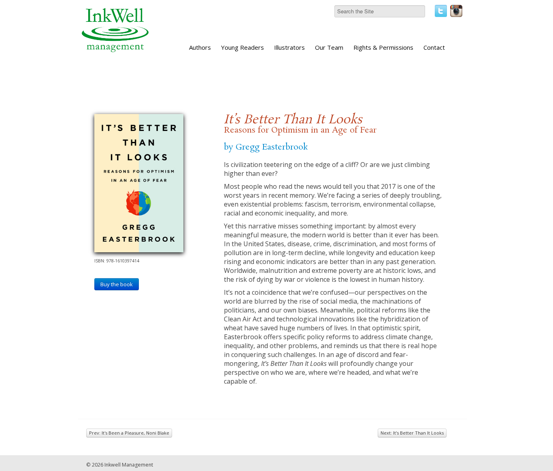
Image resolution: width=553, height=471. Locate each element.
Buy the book (116, 284)
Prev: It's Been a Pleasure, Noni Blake (129, 433)
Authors (200, 47)
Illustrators (289, 47)
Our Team (329, 47)
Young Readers (242, 47)
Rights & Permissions (383, 47)
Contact (434, 47)
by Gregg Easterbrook (266, 147)
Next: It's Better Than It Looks (412, 433)
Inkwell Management (128, 464)
